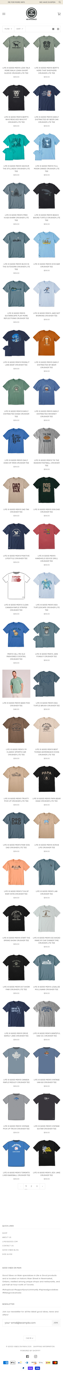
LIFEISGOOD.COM (10, 1241)
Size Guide (7, 1254)
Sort (19, 29)
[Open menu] (6, 13)
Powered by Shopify (30, 1350)
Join (56, 1323)
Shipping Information (44, 1346)
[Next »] (42, 1186)
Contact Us (8, 1246)
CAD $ (28, 1338)
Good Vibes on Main (17, 1346)
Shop (4, 1233)
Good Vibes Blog (10, 1250)
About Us (6, 1237)
